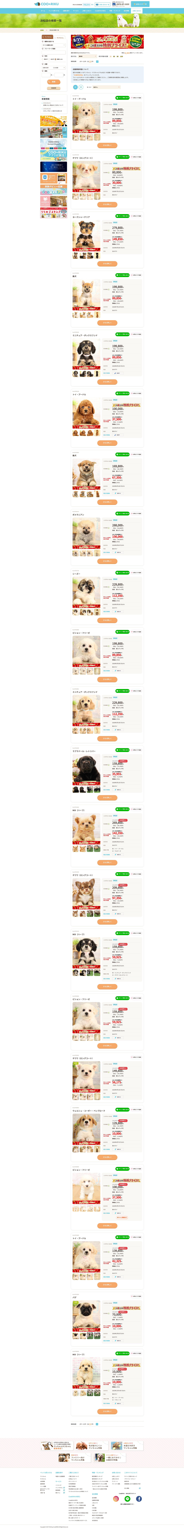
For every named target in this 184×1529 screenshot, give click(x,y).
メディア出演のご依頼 (98, 1518)
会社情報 (126, 11)
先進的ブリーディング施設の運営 (77, 1505)
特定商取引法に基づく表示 (75, 1489)
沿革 (93, 1505)
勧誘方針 (126, 1481)
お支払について (73, 1479)
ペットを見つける (54, 11)
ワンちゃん (43, 1476)
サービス (75, 11)
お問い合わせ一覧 (104, 4)
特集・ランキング (114, 11)
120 (121, 56)
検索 (53, 82)
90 (117, 56)
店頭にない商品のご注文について (53, 105)
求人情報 (126, 1488)
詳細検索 (53, 88)
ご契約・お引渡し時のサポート (77, 1515)
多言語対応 (95, 1520)
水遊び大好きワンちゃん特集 (99, 1484)
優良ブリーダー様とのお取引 (76, 1503)
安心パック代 (119, 115)
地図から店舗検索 (60, 1476)
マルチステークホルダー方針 (99, 1513)
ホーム (43, 11)
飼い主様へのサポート (74, 1518)
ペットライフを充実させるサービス (78, 1520)
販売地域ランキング (97, 1479)
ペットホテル (59, 1488)
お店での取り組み (73, 1510)
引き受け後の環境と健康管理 (76, 1508)
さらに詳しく (107, 145)
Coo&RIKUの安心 (100, 11)
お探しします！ (116, 1476)
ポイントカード (73, 1481)
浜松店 (115, 104)
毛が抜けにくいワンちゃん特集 (100, 1481)
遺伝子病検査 (106, 373)
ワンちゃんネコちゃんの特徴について (78, 1491)
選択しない (60, 59)
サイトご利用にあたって (130, 1476)
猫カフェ (58, 1493)
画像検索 (42, 1484)
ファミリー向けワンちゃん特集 (100, 1486)
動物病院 (58, 1490)
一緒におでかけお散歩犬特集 (99, 1489)
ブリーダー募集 (116, 1484)
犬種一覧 (42, 1493)
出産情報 (42, 1481)
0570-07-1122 (122, 4)
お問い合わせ (137, 11)
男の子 (46, 59)
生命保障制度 (72, 1484)
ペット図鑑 (43, 1486)
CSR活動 (94, 1510)
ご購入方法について (74, 1476)
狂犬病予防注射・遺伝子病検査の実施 (78, 1513)
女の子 (52, 59)
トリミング (58, 1485)
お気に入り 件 (141, 3)
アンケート (115, 1481)
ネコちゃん (43, 1479)
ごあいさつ (95, 1503)
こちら (118, 126)
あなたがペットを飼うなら (44, 1489)
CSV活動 (94, 1508)
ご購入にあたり (86, 11)
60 (114, 56)
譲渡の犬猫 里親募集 (97, 1515)
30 (110, 56)
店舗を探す (66, 11)
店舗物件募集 (95, 1500)
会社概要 (94, 1498)
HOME (42, 30)
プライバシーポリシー (130, 1479)
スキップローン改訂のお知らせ (52, 111)
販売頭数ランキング (97, 1476)
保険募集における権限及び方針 (132, 1484)
